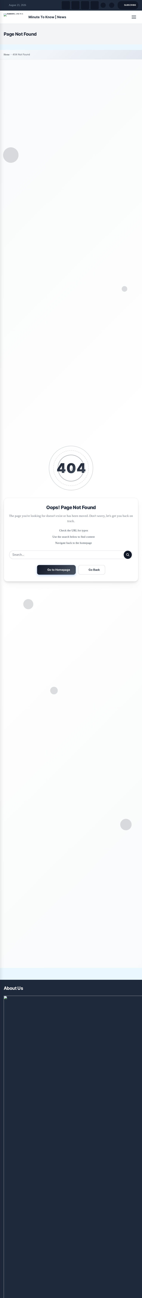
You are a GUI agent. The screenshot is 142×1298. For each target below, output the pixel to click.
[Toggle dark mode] (111, 5)
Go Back (94, 569)
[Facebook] (66, 5)
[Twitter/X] (75, 5)
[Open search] (103, 5)
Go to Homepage (58, 569)
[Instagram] (85, 5)
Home (7, 54)
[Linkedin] (95, 5)
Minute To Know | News (47, 17)
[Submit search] (128, 555)
